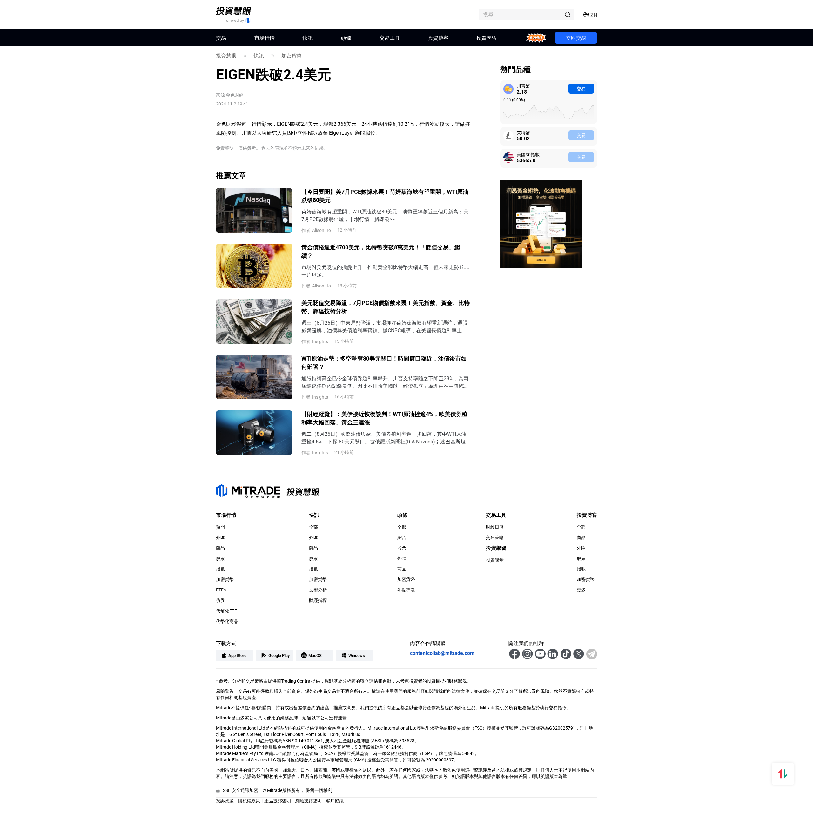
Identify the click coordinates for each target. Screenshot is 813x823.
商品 (220, 548)
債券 (220, 600)
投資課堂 (495, 560)
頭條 (346, 37)
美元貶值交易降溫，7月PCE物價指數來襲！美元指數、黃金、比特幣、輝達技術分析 (385, 307)
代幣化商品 (227, 621)
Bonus (536, 37)
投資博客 (438, 37)
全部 (313, 527)
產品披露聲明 (277, 801)
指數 (220, 569)
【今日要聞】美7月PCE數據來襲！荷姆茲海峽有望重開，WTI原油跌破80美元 (384, 196)
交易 (581, 88)
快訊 (308, 37)
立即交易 (576, 37)
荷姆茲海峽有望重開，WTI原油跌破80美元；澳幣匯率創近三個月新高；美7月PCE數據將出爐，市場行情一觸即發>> (384, 215)
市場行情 (264, 37)
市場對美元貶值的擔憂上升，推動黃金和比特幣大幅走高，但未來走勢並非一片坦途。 (385, 271)
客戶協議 (335, 801)
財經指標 (318, 600)
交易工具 (390, 37)
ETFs (221, 590)
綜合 (401, 537)
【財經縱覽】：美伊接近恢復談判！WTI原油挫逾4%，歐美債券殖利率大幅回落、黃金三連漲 (384, 418)
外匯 (220, 537)
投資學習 (486, 37)
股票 (220, 558)
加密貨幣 (291, 55)
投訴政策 (225, 801)
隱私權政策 (249, 801)
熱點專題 (406, 590)
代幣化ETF (226, 611)
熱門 (220, 527)
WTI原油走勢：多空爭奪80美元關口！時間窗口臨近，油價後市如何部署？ (384, 362)
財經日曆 (495, 527)
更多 (581, 590)
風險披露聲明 (308, 801)
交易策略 (495, 537)
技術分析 (318, 590)
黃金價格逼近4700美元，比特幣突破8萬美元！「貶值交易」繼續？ (380, 251)
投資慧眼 (226, 55)
